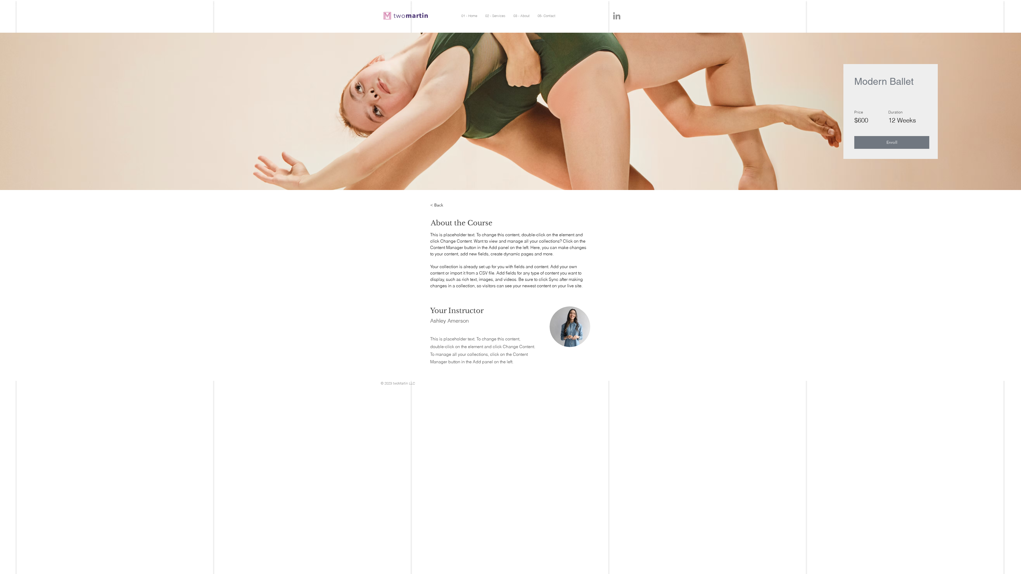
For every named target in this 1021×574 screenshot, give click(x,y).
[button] (891, 142)
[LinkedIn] (617, 16)
